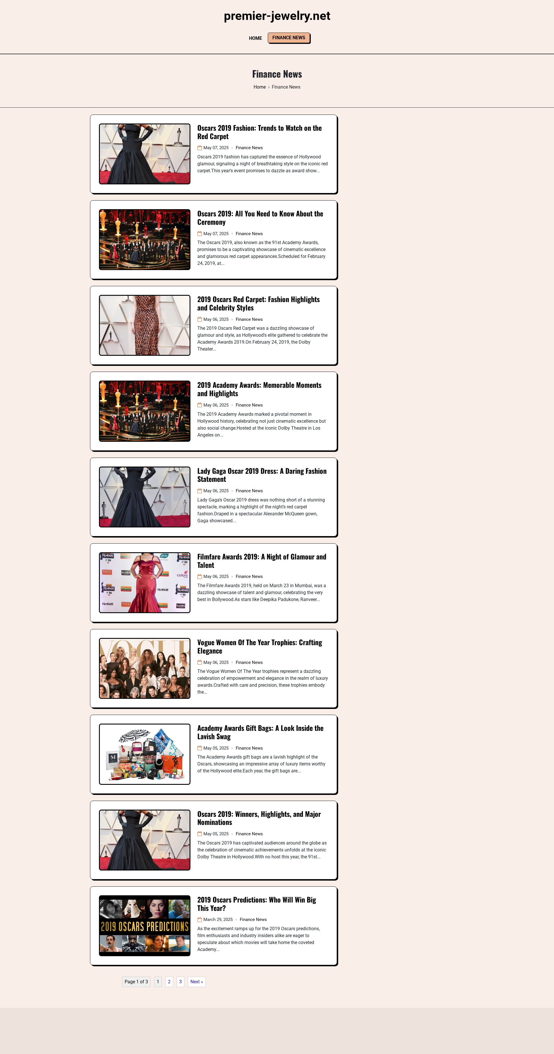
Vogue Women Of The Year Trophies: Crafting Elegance (259, 646)
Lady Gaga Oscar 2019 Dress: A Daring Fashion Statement (262, 474)
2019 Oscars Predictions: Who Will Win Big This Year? (256, 903)
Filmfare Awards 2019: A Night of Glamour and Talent (261, 560)
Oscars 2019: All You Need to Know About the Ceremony (260, 217)
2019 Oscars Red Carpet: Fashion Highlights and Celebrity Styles (258, 303)
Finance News (288, 37)
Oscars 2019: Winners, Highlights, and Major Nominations (259, 817)
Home (255, 38)
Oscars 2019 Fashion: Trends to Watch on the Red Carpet (259, 131)
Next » (196, 981)
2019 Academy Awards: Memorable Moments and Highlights (259, 388)
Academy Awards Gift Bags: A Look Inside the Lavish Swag (260, 731)
